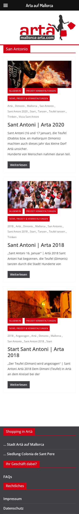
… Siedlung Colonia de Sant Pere (29, 454)
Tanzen (42, 111)
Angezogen (22, 336)
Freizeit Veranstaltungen (41, 90)
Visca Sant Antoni (29, 116)
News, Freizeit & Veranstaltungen (28, 98)
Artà (10, 106)
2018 (10, 226)
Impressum (12, 498)
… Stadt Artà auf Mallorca (23, 444)
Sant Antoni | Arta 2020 (36, 124)
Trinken (12, 116)
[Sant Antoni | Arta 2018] (39, 194)
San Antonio (47, 106)
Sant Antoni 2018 (18, 231)
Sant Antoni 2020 (18, 111)
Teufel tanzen (57, 111)
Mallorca (32, 106)
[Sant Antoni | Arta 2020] (39, 74)
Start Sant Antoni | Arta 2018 (36, 352)
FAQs (7, 476)
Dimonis (20, 106)
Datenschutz (13, 508)
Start (33, 111)
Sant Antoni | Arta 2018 (36, 244)
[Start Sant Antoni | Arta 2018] (39, 304)
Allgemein (15, 90)
